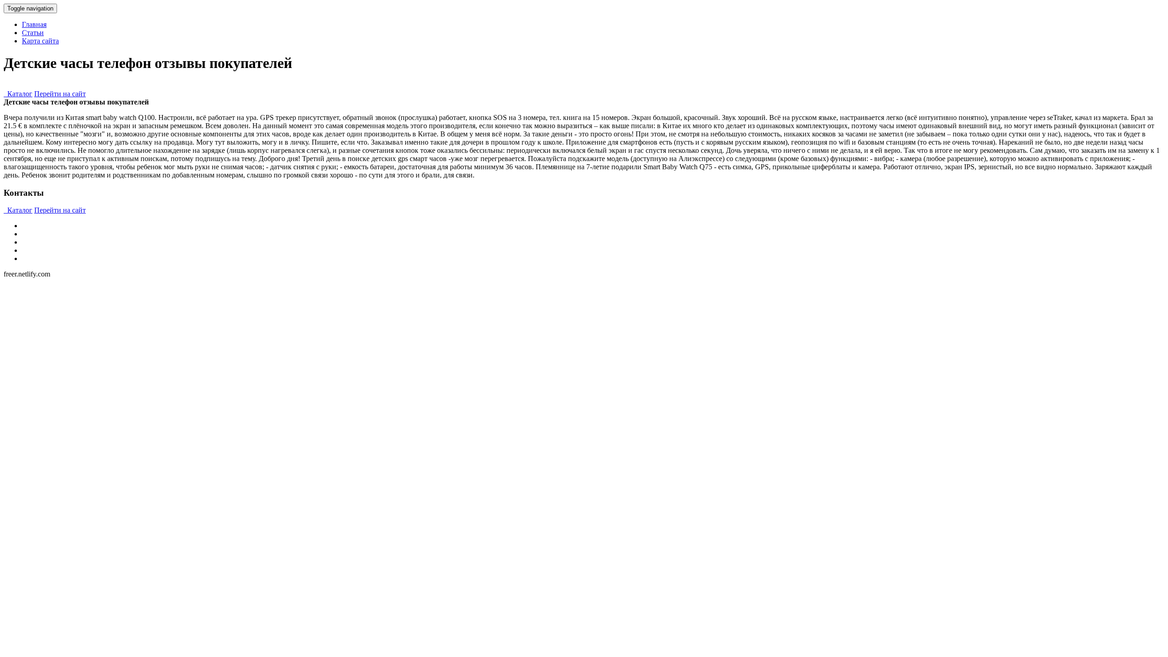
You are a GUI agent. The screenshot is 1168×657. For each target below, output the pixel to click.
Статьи (33, 32)
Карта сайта (40, 41)
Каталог (18, 94)
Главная (34, 24)
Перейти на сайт (60, 94)
